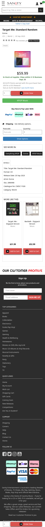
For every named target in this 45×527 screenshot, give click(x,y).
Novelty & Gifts (8, 356)
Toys (4, 366)
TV (3, 370)
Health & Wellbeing (10, 338)
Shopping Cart (8, 393)
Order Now (28, 93)
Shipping (6, 423)
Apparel (5, 313)
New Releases (8, 403)
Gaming (5, 334)
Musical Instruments (10, 352)
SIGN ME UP (34, 297)
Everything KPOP (12, 153)
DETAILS (6, 163)
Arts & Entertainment (22, 21)
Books (6, 21)
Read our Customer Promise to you (22, 515)
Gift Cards (6, 396)
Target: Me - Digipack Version (13, 222)
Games (5, 331)
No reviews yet (22, 40)
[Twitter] (9, 455)
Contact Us (6, 437)
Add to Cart (14, 251)
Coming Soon (7, 400)
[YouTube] (20, 455)
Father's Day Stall (23, 24)
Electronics (6, 323)
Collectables (7, 320)
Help (4, 430)
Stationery (6, 363)
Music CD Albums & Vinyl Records (16, 349)
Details (5, 46)
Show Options (22, 139)
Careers (5, 426)
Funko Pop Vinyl (8, 327)
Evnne (25, 153)
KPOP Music (37, 153)
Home (4, 382)
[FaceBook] (4, 455)
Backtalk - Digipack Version (32, 222)
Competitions (7, 407)
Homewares (7, 341)
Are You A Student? (10, 411)
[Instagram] (15, 455)
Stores (4, 441)
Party (4, 359)
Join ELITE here (28, 88)
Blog (4, 433)
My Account (7, 386)
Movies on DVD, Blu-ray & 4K (13, 345)
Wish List (6, 389)
